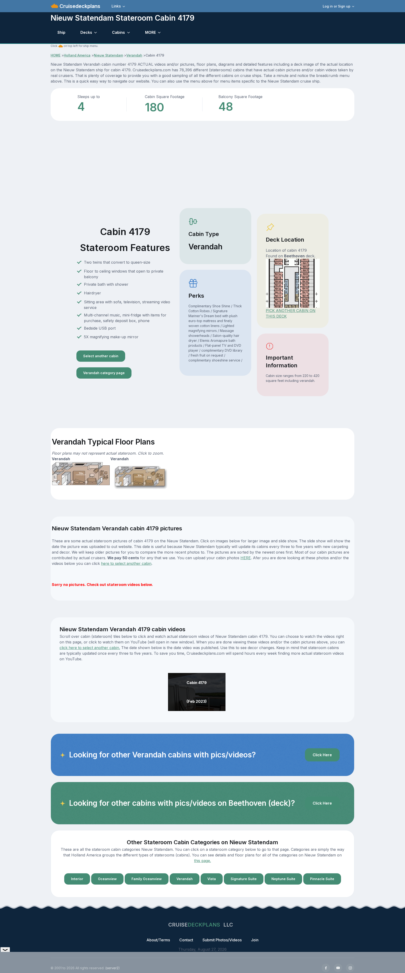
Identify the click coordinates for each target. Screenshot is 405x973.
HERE (245, 557)
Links (116, 6)
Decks (86, 32)
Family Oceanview (146, 879)
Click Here (322, 755)
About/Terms (158, 940)
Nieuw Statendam (108, 55)
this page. (202, 860)
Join (255, 940)
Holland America (77, 55)
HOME (55, 55)
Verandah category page (104, 373)
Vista (211, 879)
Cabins (118, 32)
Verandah (134, 55)
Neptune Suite (283, 879)
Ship (61, 32)
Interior (77, 879)
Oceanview (107, 879)
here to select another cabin (126, 563)
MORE (150, 32)
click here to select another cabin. (90, 647)
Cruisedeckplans (79, 6)
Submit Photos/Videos (222, 940)
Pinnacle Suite (322, 879)
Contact (186, 940)
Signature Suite (244, 879)
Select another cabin (100, 356)
